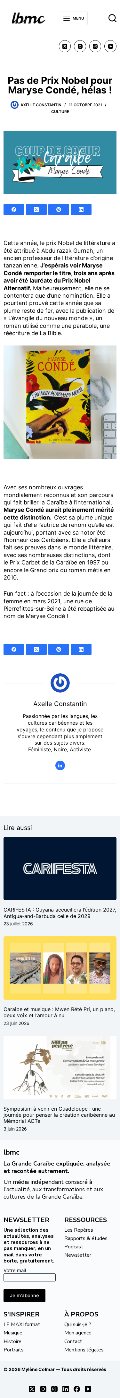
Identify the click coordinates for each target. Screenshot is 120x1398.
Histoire (12, 1341)
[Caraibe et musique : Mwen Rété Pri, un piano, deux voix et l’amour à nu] (60, 968)
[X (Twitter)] (65, 46)
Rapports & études (86, 1238)
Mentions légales (84, 1349)
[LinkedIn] (81, 209)
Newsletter (77, 1255)
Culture (60, 111)
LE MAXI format (22, 1324)
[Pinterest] (58, 209)
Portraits (14, 1349)
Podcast (73, 1246)
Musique (13, 1332)
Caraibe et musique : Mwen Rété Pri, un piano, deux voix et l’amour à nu (59, 1012)
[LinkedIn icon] (60, 765)
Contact (73, 1341)
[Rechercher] (112, 18)
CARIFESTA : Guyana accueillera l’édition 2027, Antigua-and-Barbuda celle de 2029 (60, 912)
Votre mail (15, 1270)
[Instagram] (80, 46)
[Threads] (95, 46)
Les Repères (78, 1230)
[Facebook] (14, 209)
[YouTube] (110, 46)
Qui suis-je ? (77, 1324)
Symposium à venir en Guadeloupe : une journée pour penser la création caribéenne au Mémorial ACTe (59, 1114)
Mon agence (78, 1332)
